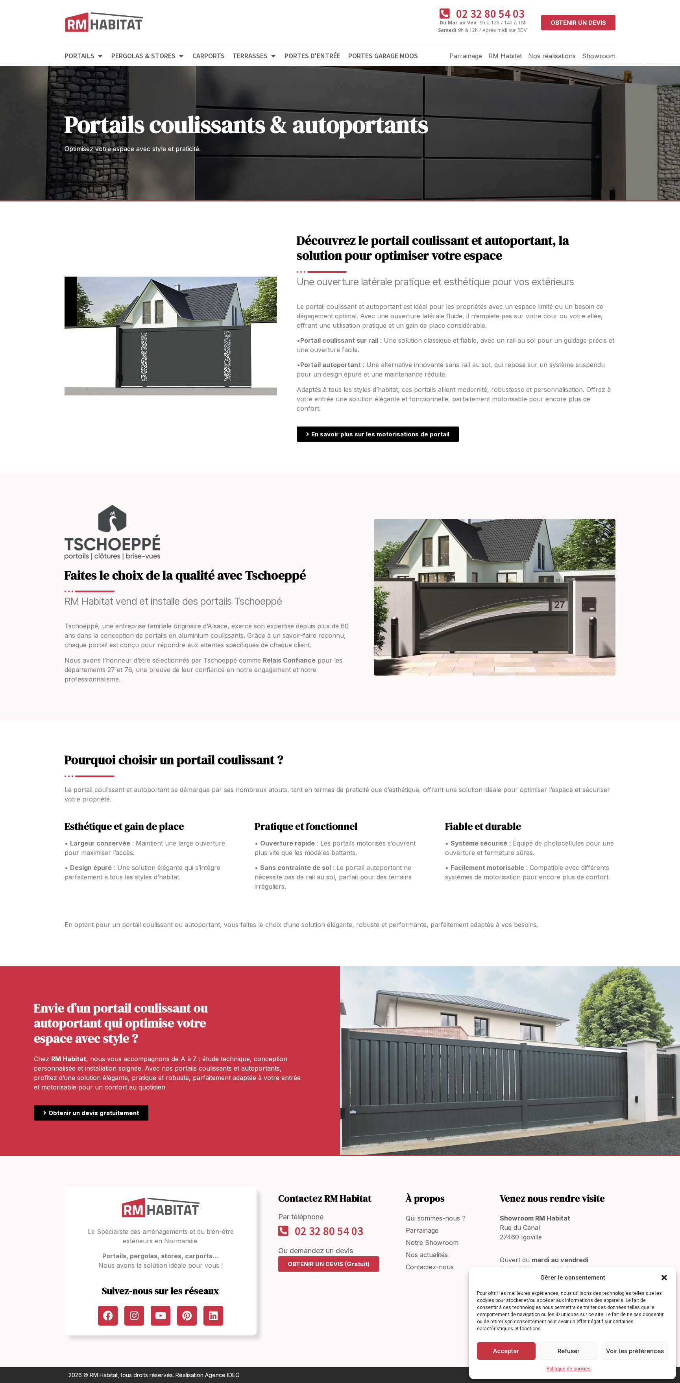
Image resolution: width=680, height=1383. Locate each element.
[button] (664, 1277)
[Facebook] (108, 1316)
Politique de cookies (569, 1369)
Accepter (506, 1351)
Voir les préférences (635, 1351)
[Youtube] (160, 1316)
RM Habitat (505, 56)
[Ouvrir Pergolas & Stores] (181, 55)
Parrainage (465, 56)
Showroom (598, 56)
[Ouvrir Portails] (99, 55)
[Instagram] (134, 1316)
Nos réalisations (552, 56)
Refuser (569, 1351)
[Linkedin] (213, 1316)
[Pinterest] (187, 1316)
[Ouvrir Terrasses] (273, 55)
